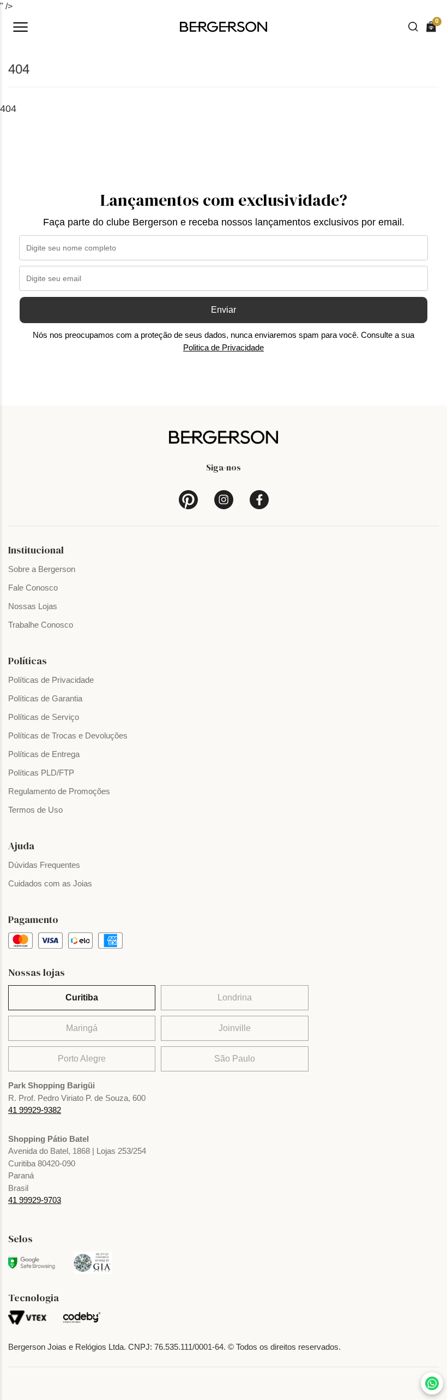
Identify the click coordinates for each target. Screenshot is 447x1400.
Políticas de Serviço (43, 717)
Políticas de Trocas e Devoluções (68, 735)
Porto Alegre (82, 1058)
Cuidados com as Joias (50, 883)
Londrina (235, 997)
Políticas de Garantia (45, 698)
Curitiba (81, 997)
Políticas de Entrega (44, 754)
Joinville (235, 1028)
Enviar (223, 309)
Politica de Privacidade (223, 347)
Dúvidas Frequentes (44, 864)
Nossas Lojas (32, 606)
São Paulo (234, 1058)
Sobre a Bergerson (41, 569)
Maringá (82, 1028)
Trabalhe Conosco (40, 624)
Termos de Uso (35, 809)
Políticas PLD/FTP (41, 772)
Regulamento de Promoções (59, 791)
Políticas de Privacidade (51, 679)
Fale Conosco (33, 587)
